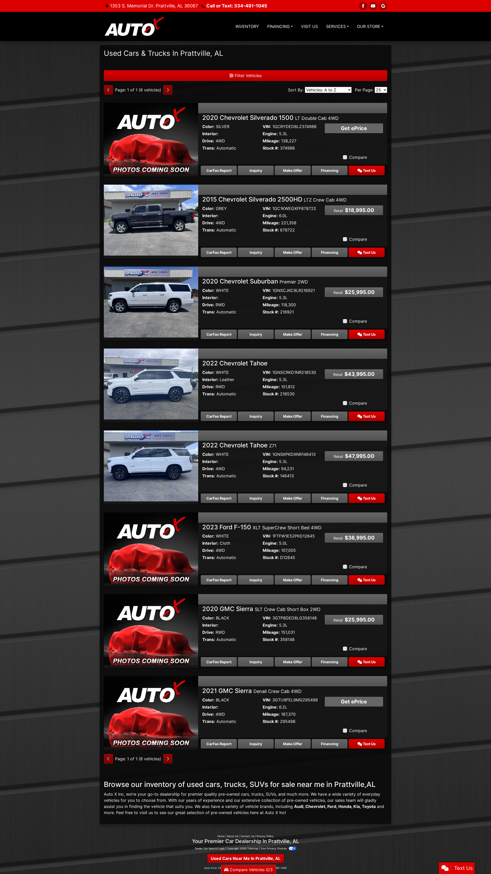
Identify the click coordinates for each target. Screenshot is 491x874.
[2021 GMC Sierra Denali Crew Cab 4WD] (151, 711)
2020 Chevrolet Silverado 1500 (270, 117)
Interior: (210, 133)
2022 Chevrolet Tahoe (234, 363)
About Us (232, 836)
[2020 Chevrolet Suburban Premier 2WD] (151, 301)
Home (221, 836)
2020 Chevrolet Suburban (255, 281)
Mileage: (271, 140)
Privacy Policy (265, 836)
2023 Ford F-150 (261, 527)
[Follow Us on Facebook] (363, 6)
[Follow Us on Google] (383, 6)
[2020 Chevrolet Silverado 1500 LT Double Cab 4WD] (151, 137)
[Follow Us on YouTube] (373, 6)
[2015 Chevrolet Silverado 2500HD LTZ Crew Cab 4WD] (151, 219)
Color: (208, 126)
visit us (146, 812)
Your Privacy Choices (274, 848)
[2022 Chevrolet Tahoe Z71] (151, 465)
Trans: (208, 148)
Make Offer (292, 170)
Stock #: (271, 148)
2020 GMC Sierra (261, 609)
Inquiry (256, 170)
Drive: (208, 140)
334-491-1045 (236, 5)
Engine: (270, 133)
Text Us (369, 170)
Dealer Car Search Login (210, 848)
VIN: (267, 126)
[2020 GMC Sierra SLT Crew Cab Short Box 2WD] (151, 629)
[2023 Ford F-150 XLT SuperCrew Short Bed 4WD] (151, 547)
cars (245, 794)
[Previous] (108, 90)
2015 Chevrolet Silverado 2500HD (274, 199)
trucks (257, 794)
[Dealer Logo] (134, 26)
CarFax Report (218, 170)
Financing (329, 170)
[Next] (167, 90)
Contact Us (247, 836)
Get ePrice (354, 128)
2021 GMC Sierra (252, 690)
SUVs (271, 794)
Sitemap (253, 848)
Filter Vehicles (247, 75)
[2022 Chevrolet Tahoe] (151, 383)
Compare (358, 157)
